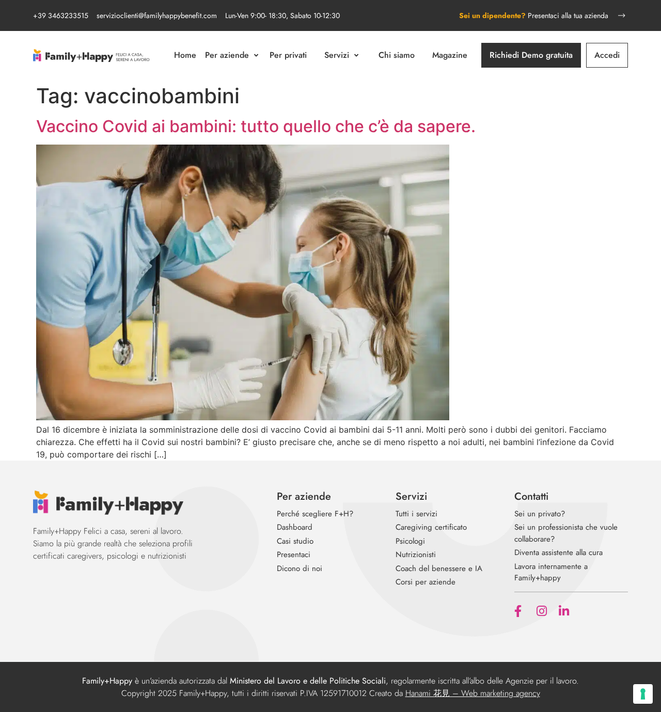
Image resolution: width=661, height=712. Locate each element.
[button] (233, 55)
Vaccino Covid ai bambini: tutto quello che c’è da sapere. (256, 126)
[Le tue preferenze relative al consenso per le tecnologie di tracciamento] (643, 694)
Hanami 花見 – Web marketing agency (472, 693)
